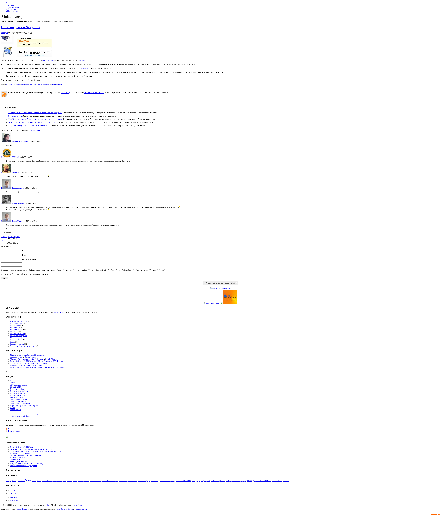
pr (245, 481)
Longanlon (16, 172)
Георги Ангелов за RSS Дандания (23, 466)
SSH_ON (15, 157)
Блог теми (14, 332)
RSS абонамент (14, 429)
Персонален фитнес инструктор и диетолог (27, 406)
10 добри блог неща (18, 457)
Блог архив (10, 5)
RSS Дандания (254, 481)
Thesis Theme (22, 509)
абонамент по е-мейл (94, 92)
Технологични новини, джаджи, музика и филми (29, 414)
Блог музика (15, 325)
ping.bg (242, 481)
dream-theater (179, 481)
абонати (14, 481)
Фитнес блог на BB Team (20, 416)
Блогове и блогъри (17, 334)
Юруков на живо (7, 241)
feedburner (187, 481)
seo (270, 481)
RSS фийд (65, 92)
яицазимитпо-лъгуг (154, 481)
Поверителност (81, 509)
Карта (70, 509)
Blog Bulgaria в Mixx (19, 494)
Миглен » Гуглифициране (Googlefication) (26, 359)
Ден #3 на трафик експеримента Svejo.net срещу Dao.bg (33, 122)
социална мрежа (113, 481)
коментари (69, 481)
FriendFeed (14, 500)
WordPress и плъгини (18, 321)
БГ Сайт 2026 (15, 387)
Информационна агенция (20, 453)
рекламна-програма (100, 481)
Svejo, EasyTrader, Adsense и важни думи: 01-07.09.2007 (31, 449)
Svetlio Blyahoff (18, 203)
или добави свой (36, 130)
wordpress (286, 481)
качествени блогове (44, 84)
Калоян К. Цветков (20, 142)
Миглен (13, 355)
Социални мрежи (17, 344)
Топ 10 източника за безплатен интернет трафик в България (35, 119)
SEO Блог (14, 383)
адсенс (19, 481)
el (1, 33)
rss (248, 481)
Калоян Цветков (16, 397)
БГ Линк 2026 (59, 312)
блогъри (44, 481)
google (198, 481)
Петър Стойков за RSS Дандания (31, 355)
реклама (92, 481)
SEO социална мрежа (18, 385)
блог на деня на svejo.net (29, 84)
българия (49, 481)
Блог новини (15, 327)
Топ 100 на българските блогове (22, 346)
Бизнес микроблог (17, 389)
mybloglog (229, 481)
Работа (12, 408)
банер (23, 481)
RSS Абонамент (12, 11)
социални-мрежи (56, 84)
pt (5, 33)
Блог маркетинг (16, 323)
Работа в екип (15, 410)
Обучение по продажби (19, 401)
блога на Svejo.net (82, 68)
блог (28, 480)
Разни (12, 342)
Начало (8, 3)
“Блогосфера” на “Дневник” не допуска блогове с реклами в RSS (35, 451)
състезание (141, 481)
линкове (75, 481)
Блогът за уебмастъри (18, 393)
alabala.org (168, 481)
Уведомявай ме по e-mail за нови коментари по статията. (26, 274)
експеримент (62, 481)
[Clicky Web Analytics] (435, 515)
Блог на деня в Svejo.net (20, 27)
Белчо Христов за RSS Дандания (51, 367)
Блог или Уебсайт (29, 259)
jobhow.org (222, 481)
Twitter (12, 490)
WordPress (78, 505)
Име (23, 251)
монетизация (81, 481)
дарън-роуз (55, 481)
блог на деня (16, 84)
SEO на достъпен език (19, 462)
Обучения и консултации (20, 403)
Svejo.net (82, 60)
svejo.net (9, 84)
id (4, 33)
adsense (162, 481)
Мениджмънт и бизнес (19, 399)
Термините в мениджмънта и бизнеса (25, 412)
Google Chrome (30, 357)
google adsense (215, 481)
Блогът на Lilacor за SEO (19, 395)
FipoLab (13, 381)
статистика (134, 481)
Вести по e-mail (14, 431)
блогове (34, 481)
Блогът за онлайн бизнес (19, 391)
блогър (39, 481)
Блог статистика (16, 329)
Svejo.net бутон (15, 116)
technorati (279, 481)
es (3, 33)
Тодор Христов (18, 188)
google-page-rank (205, 481)
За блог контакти (12, 7)
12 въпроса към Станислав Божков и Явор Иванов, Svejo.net (35, 112)
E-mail (24, 255)
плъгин (87, 481)
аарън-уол (8, 481)
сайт (107, 481)
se (7, 33)
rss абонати (264, 481)
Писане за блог (16, 340)
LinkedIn (13, 497)
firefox (193, 481)
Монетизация (15, 338)
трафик (146, 481)
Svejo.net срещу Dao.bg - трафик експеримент (28, 125)
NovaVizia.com (48, 60)
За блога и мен (11, 9)
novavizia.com (236, 481)
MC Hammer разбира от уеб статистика (25, 455)
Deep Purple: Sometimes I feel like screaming (26, 464)
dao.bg (173, 481)
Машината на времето (18, 336)
